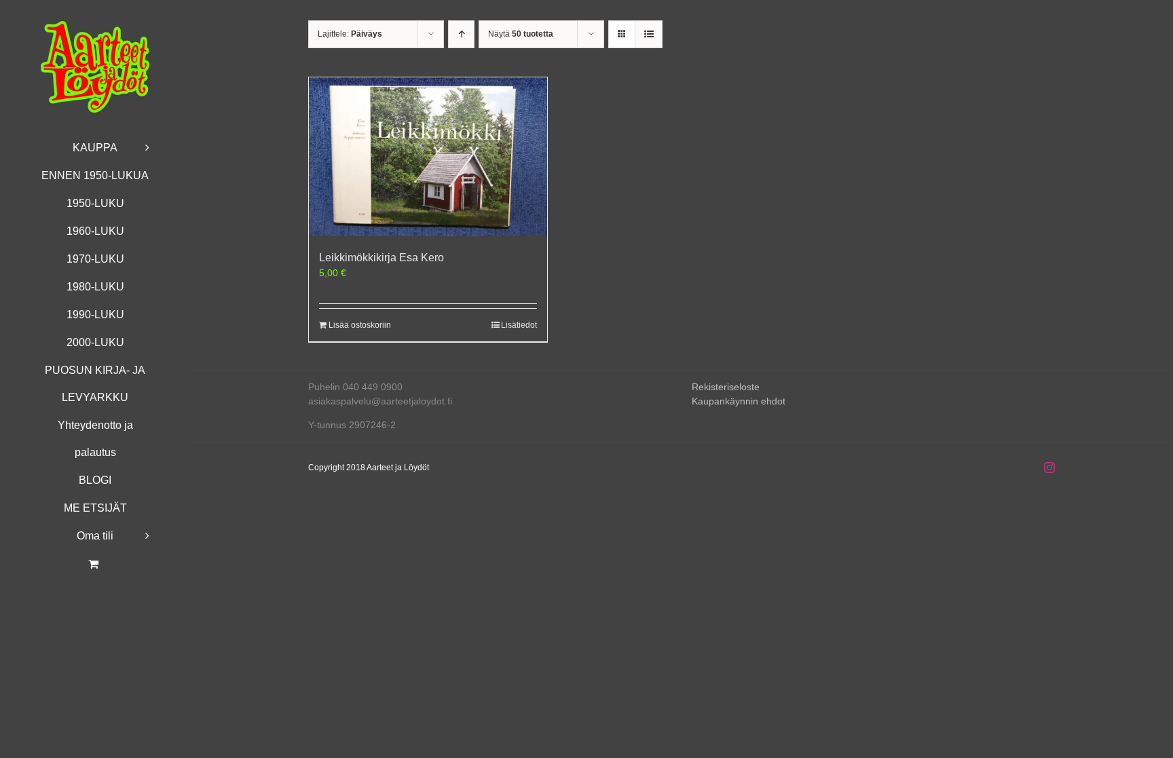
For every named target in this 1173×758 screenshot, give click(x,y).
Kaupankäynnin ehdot (738, 401)
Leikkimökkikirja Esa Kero (381, 257)
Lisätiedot (519, 325)
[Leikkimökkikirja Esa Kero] (428, 156)
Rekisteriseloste (726, 386)
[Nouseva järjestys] (461, 34)
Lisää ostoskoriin (360, 325)
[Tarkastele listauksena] (648, 34)
